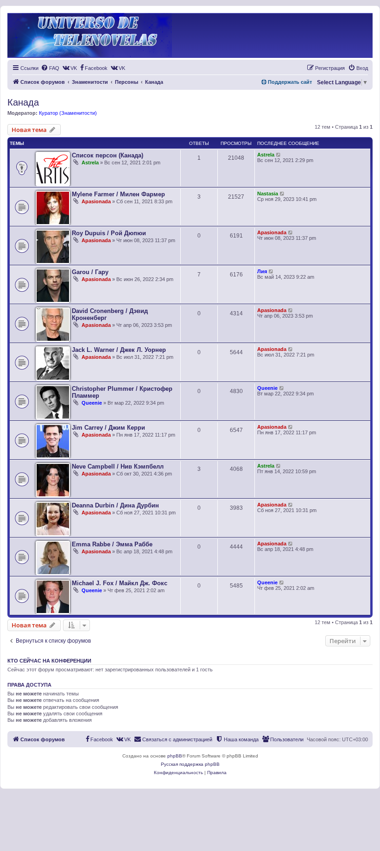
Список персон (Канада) (107, 155)
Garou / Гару (90, 272)
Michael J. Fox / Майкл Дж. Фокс (119, 583)
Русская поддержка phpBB (190, 764)
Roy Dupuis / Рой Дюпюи (109, 233)
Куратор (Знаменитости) (68, 113)
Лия (262, 271)
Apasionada (96, 201)
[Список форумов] (89, 35)
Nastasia (267, 193)
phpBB (174, 755)
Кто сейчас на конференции (49, 660)
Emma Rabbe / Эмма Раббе (112, 544)
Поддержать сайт (289, 82)
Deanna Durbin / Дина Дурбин (115, 505)
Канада (23, 102)
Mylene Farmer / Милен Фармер (118, 194)
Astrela (90, 162)
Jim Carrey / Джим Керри (108, 427)
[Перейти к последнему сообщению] (279, 154)
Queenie (92, 403)
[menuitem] (50, 68)
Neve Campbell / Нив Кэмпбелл (118, 466)
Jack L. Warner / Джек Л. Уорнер (119, 349)
